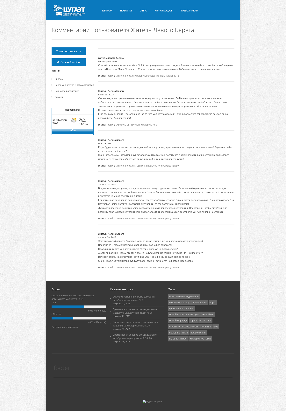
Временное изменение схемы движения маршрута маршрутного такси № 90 (135, 311)
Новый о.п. (208, 314)
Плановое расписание (66, 91)
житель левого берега (111, 58)
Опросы (58, 79)
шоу (215, 326)
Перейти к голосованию (65, 327)
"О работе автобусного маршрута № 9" (136, 124)
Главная (107, 10)
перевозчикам (190, 326)
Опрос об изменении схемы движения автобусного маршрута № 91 (134, 298)
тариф (193, 320)
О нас (143, 10)
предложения (198, 332)
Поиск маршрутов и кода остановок (74, 85)
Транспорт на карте (68, 51)
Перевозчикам (189, 10)
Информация (163, 10)
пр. (209, 320)
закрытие (205, 326)
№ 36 (185, 332)
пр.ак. (202, 320)
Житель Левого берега (111, 140)
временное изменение (181, 308)
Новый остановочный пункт (184, 314)
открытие (174, 326)
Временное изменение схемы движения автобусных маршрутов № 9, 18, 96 (135, 336)
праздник (174, 332)
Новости (126, 10)
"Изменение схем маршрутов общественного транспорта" (147, 75)
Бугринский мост (178, 338)
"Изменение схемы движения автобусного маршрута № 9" (147, 165)
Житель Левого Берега (111, 91)
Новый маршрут (178, 320)
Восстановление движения (184, 296)
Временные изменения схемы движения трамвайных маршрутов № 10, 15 (135, 324)
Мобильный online (68, 62)
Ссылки (58, 97)
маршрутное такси (200, 338)
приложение (200, 302)
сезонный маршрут (180, 302)
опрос (213, 302)
